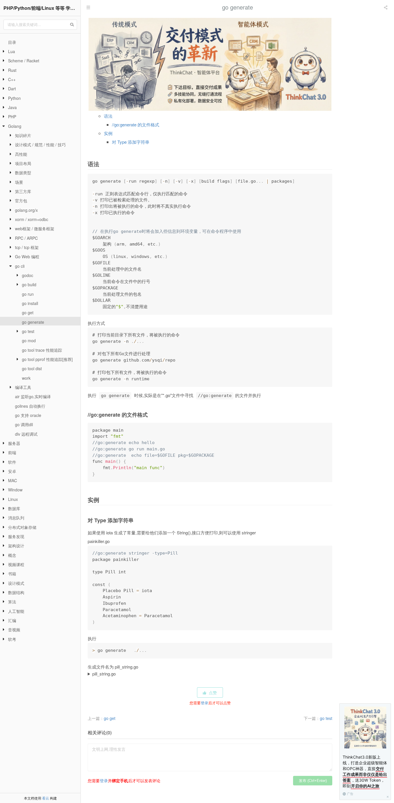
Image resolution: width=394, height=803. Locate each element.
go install (30, 303)
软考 (12, 639)
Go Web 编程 (27, 256)
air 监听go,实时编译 (33, 396)
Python (14, 98)
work (26, 378)
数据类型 (23, 172)
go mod (29, 340)
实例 (108, 133)
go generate (33, 322)
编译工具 (23, 387)
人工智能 (16, 611)
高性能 (21, 154)
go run (28, 294)
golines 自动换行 (30, 406)
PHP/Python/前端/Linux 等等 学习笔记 (41, 8)
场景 (19, 182)
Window (15, 490)
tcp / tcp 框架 (27, 247)
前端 (12, 452)
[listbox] (386, 7)
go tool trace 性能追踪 (42, 350)
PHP (12, 116)
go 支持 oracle (28, 415)
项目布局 (23, 163)
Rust (12, 70)
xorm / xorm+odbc (31, 219)
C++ (12, 79)
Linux (13, 499)
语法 (108, 116)
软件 (12, 462)
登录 (204, 702)
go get (27, 312)
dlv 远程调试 (26, 434)
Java (12, 107)
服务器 (14, 443)
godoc (27, 275)
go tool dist (32, 368)
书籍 (12, 573)
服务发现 (16, 536)
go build (29, 284)
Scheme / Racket (23, 60)
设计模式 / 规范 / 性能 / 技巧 (40, 144)
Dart (12, 88)
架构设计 (16, 546)
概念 (12, 555)
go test (28, 331)
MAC (12, 480)
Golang (14, 126)
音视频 (14, 629)
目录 (12, 42)
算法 (12, 601)
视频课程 (16, 564)
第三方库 (23, 191)
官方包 (21, 200)
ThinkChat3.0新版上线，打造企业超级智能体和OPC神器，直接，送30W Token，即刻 (365, 771)
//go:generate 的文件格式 (135, 124)
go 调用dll (24, 424)
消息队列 (16, 518)
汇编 (12, 620)
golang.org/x (26, 210)
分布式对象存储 (22, 527)
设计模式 (16, 583)
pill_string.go (104, 673)
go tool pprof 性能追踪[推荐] (47, 359)
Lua (11, 51)
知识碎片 (23, 135)
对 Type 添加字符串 (130, 142)
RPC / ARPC (26, 238)
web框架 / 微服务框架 (34, 228)
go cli (20, 266)
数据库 (14, 508)
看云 (45, 797)
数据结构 (16, 592)
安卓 (12, 471)
